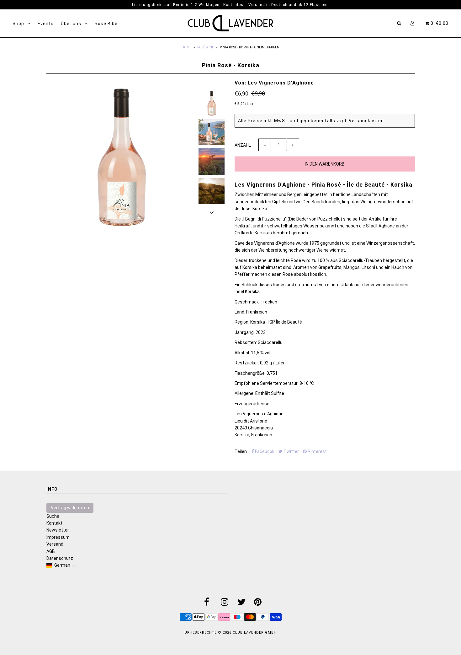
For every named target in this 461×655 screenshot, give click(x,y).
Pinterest (317, 451)
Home (186, 47)
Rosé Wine (205, 47)
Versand (54, 544)
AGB (50, 551)
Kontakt (54, 523)
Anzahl (243, 145)
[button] (61, 565)
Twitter (291, 451)
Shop (18, 23)
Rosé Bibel (107, 23)
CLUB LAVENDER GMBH (255, 632)
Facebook (264, 451)
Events (46, 23)
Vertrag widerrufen (70, 507)
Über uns (71, 23)
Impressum (58, 537)
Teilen (241, 451)
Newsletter (57, 529)
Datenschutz (59, 558)
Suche (52, 516)
